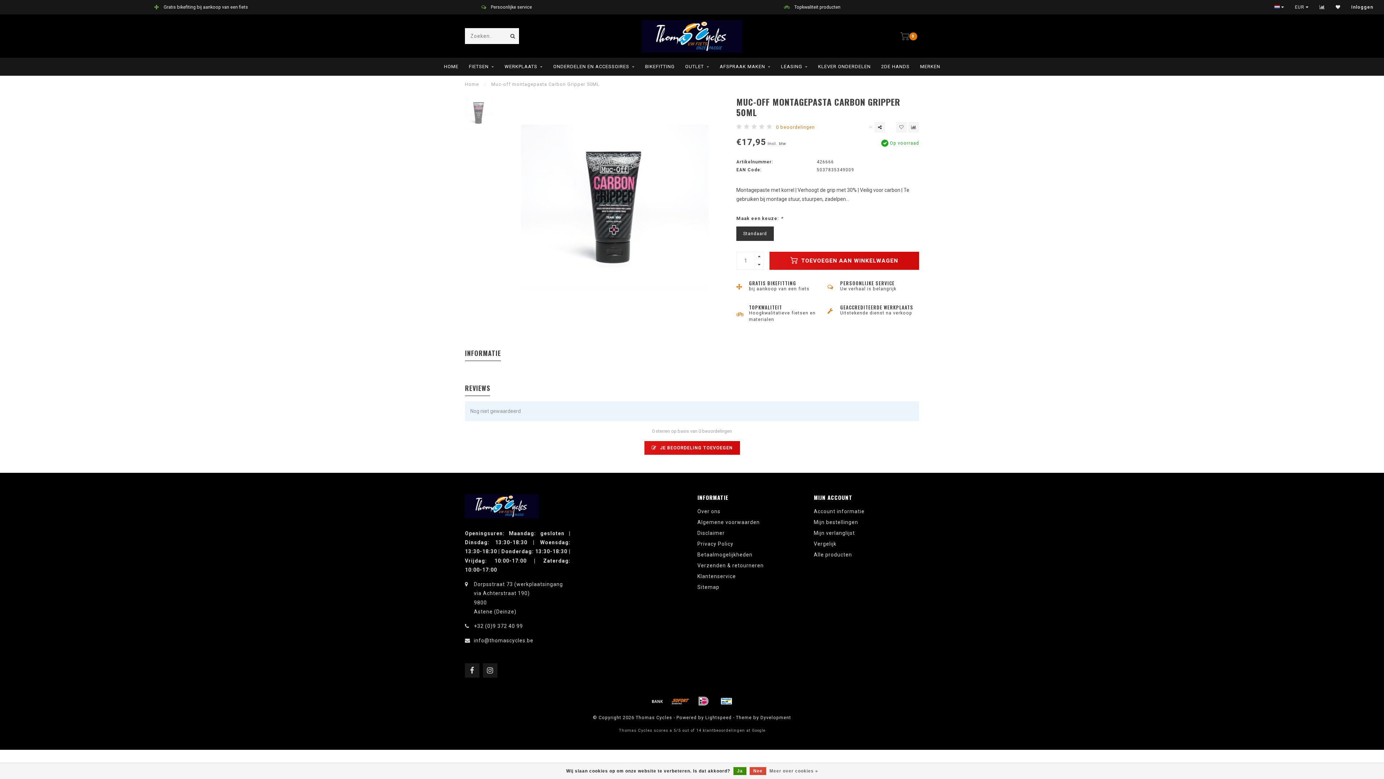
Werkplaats (521, 66)
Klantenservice (716, 576)
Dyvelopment (775, 717)
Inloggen (1362, 7)
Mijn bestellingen (836, 522)
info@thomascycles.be (503, 640)
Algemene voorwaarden (728, 522)
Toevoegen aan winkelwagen (848, 261)
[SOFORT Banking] (680, 701)
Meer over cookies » (793, 771)
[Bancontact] (727, 701)
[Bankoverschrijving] (657, 701)
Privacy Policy (715, 544)
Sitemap (708, 587)
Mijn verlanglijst (834, 533)
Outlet (694, 66)
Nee (758, 771)
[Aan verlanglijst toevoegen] (901, 127)
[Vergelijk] (1322, 7)
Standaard (755, 233)
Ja (740, 771)
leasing (791, 66)
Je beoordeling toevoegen (695, 447)
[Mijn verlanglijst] (1338, 7)
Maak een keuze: (759, 218)
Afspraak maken (742, 66)
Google (759, 730)
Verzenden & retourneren (730, 565)
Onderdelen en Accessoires (591, 66)
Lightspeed (718, 717)
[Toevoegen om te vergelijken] (913, 127)
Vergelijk (825, 544)
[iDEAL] (704, 701)
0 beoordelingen (795, 127)
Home (451, 66)
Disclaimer (711, 533)
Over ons (708, 511)
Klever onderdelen (844, 66)
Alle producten (833, 555)
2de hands (895, 66)
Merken (930, 66)
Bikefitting (660, 66)
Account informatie (839, 511)
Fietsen (479, 66)
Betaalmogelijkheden (725, 555)
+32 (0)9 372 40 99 (498, 626)
